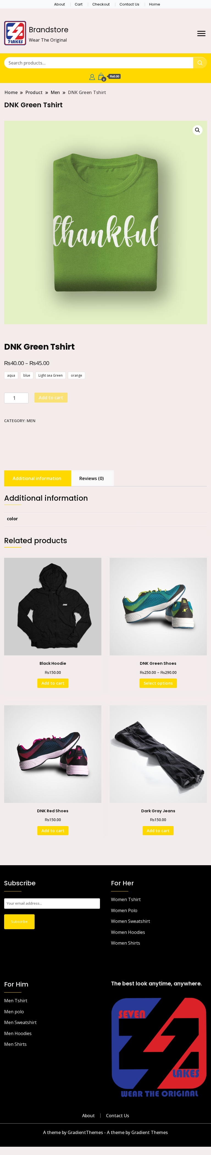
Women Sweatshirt (130, 921)
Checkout (101, 4)
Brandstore (48, 30)
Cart (78, 4)
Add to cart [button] (52, 683)
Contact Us (129, 4)
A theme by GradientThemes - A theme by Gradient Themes (105, 1132)
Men (31, 420)
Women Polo (124, 910)
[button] (197, 130)
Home (154, 4)
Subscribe (19, 921)
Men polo (14, 1012)
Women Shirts (125, 943)
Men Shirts (15, 1044)
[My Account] (92, 76)
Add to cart (51, 398)
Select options (158, 683)
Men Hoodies (18, 1033)
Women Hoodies (128, 932)
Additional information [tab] (37, 478)
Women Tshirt (126, 899)
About (59, 4)
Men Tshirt (15, 1001)
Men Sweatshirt (20, 1022)
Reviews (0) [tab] (91, 478)
